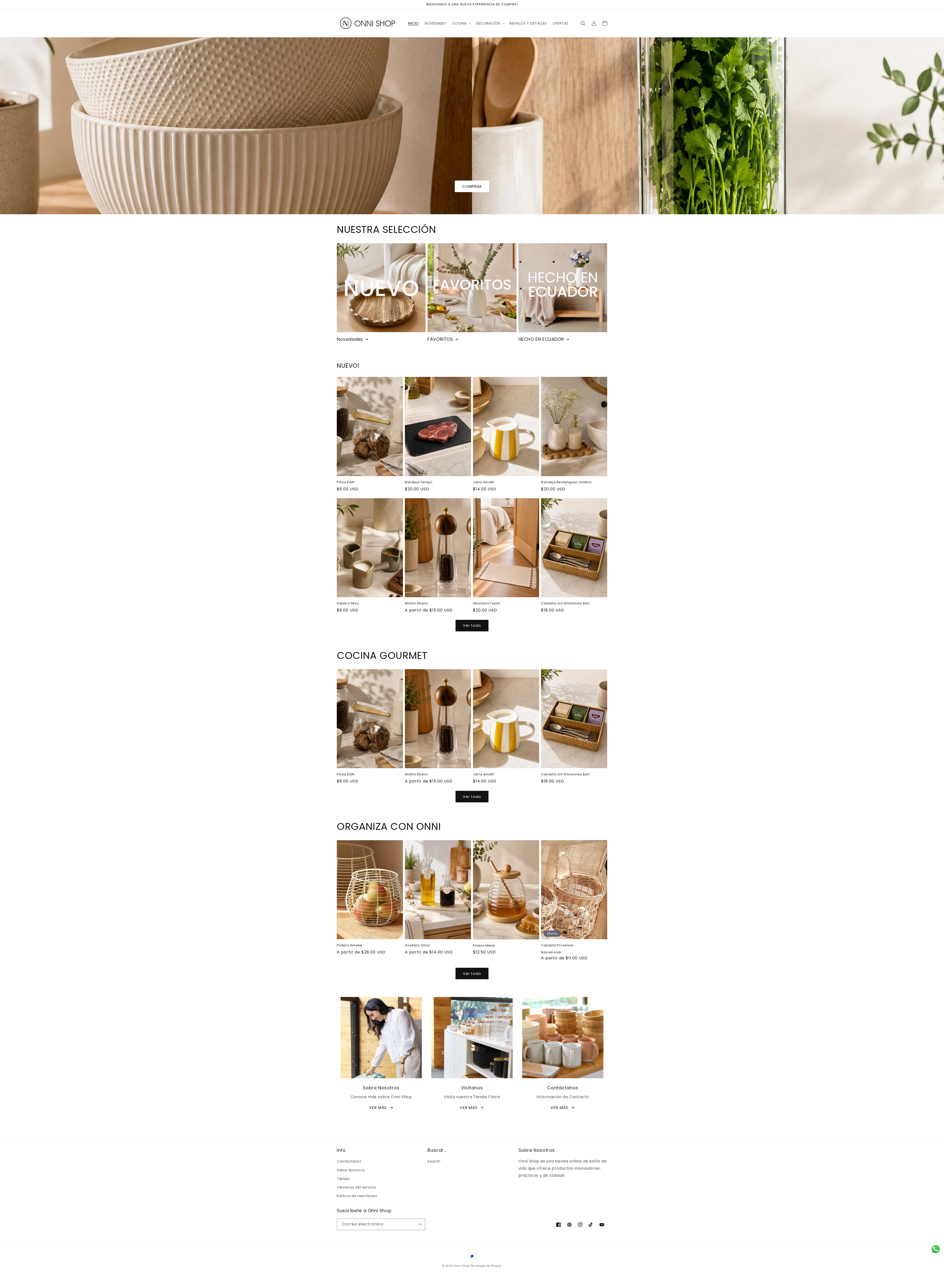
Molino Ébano (416, 603)
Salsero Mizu (348, 603)
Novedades (350, 339)
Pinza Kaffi (346, 482)
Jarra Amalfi (483, 482)
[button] (461, 23)
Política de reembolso (357, 1195)
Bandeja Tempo (419, 482)
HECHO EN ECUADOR (541, 339)
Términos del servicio (356, 1187)
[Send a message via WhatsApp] (936, 1249)
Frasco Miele (484, 946)
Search (434, 1161)
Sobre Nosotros (351, 1170)
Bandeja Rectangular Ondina (566, 482)
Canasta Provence (557, 945)
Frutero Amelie (349, 945)
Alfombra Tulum (486, 603)
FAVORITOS (440, 339)
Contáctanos (349, 1161)
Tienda (343, 1178)
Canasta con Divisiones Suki (565, 603)
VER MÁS (378, 1107)
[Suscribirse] (419, 1224)
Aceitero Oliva (417, 945)
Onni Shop (461, 1266)
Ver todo (472, 625)
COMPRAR (472, 186)
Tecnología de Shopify (486, 1266)
